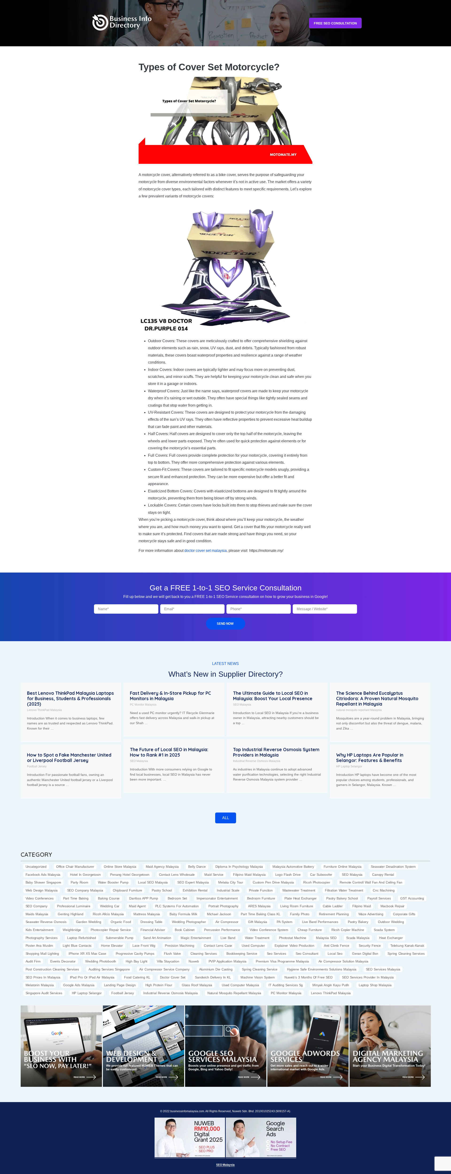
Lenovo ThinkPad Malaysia (44, 710)
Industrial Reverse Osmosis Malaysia (256, 761)
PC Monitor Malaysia (143, 704)
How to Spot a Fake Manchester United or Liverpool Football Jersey (69, 757)
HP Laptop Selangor (349, 766)
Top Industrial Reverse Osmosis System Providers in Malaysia (276, 752)
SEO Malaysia (242, 704)
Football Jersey (37, 766)
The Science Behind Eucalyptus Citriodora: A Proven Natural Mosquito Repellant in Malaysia (377, 698)
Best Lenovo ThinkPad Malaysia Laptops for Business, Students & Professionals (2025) (70, 698)
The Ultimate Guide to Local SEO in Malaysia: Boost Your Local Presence (272, 695)
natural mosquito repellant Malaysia (359, 710)
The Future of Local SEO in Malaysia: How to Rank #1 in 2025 (169, 752)
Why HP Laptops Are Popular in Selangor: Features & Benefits (369, 757)
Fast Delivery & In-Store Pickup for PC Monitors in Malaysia (170, 695)
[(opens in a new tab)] (61, 1046)
